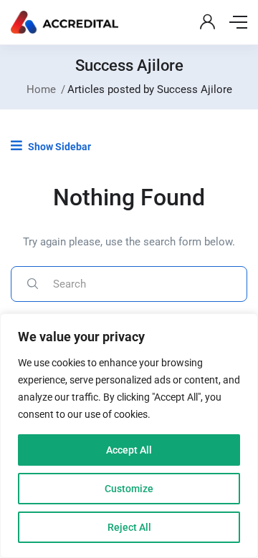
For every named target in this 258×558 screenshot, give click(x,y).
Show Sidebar (58, 146)
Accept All (129, 450)
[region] (129, 435)
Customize (129, 488)
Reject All (129, 527)
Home (41, 89)
